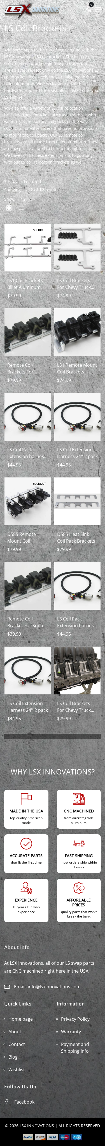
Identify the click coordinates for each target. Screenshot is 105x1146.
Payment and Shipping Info (75, 1047)
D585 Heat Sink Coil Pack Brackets (76, 537)
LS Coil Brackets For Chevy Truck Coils (74, 284)
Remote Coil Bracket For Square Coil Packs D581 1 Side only (27, 622)
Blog (13, 1057)
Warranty (71, 1032)
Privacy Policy (75, 1019)
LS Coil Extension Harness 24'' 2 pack (77, 453)
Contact (16, 1044)
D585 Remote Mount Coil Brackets (21, 537)
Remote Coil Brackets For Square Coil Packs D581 (26, 368)
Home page (20, 1019)
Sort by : (12, 181)
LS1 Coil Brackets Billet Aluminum (25, 283)
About (14, 1032)
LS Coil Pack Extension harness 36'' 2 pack (26, 453)
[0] (89, 9)
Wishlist (16, 1069)
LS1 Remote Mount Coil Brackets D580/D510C (77, 368)
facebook (24, 1102)
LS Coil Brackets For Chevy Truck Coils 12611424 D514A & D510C (74, 707)
